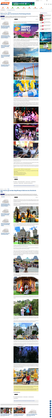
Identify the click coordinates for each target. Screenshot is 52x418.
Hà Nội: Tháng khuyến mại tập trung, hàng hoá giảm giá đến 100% (47, 16)
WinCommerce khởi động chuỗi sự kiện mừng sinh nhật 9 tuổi (47, 22)
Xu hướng (37, 0)
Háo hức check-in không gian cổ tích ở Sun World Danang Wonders (5, 56)
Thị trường (29, 8)
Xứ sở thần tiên (16, 398)
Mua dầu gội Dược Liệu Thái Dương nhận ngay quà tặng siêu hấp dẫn (47, 29)
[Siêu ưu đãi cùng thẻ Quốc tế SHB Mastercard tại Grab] (41, 27)
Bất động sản (18, 8)
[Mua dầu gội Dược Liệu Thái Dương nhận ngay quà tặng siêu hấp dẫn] (41, 30)
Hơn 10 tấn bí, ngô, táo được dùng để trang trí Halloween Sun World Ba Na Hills (5, 26)
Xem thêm (19, 404)
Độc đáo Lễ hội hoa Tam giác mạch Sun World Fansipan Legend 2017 (5, 46)
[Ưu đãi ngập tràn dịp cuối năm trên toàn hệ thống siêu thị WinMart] (41, 20)
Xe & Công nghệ (35, 8)
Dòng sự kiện (41, 8)
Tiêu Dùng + (2, 16)
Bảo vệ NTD (12, 8)
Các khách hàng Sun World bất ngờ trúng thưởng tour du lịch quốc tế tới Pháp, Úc (5, 36)
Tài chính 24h (24, 8)
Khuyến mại (20, 406)
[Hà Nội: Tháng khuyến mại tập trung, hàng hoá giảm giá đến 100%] (41, 17)
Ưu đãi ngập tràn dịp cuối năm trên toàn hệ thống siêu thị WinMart (47, 19)
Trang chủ (3, 8)
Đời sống (7, 8)
